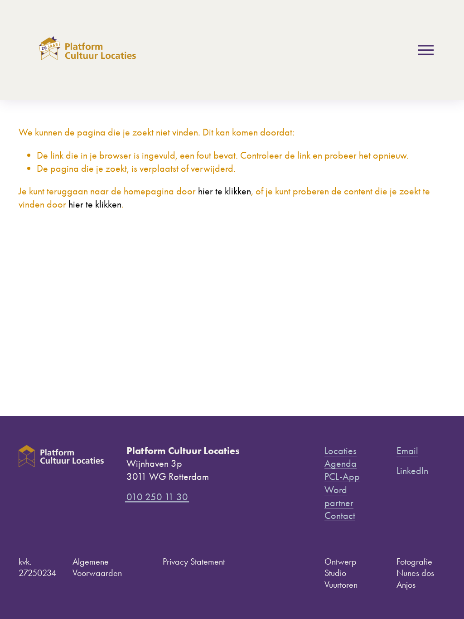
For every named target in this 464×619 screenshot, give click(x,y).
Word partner (338, 496)
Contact (339, 515)
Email (407, 451)
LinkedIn (412, 470)
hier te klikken (224, 191)
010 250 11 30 (157, 497)
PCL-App (342, 476)
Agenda (340, 463)
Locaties (340, 451)
